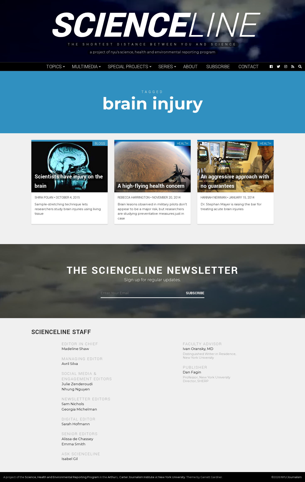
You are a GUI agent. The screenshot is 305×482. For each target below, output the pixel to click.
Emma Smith (73, 444)
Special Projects (128, 66)
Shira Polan (44, 197)
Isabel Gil (70, 459)
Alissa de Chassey (77, 439)
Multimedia (85, 66)
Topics (54, 66)
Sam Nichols (73, 404)
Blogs (100, 144)
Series (166, 66)
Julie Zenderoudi (77, 384)
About (190, 66)
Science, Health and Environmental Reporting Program (62, 477)
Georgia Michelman (79, 409)
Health (182, 144)
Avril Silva (70, 364)
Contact (248, 66)
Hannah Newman (213, 197)
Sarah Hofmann (76, 424)
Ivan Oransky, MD (198, 349)
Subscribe (218, 66)
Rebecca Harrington (134, 197)
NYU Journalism (291, 477)
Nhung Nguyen (76, 389)
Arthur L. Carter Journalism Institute (131, 477)
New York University (171, 477)
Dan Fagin (192, 372)
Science (153, 26)
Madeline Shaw (75, 349)
